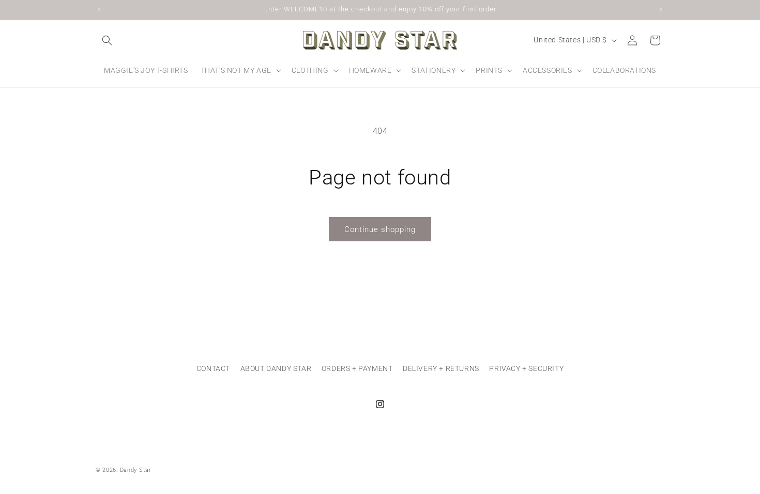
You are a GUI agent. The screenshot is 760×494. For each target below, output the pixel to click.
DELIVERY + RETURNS (441, 368)
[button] (107, 40)
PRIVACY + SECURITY (526, 368)
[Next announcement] (660, 10)
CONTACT (213, 368)
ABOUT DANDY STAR (276, 368)
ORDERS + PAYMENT (357, 368)
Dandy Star (135, 470)
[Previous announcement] (99, 10)
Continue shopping (380, 229)
